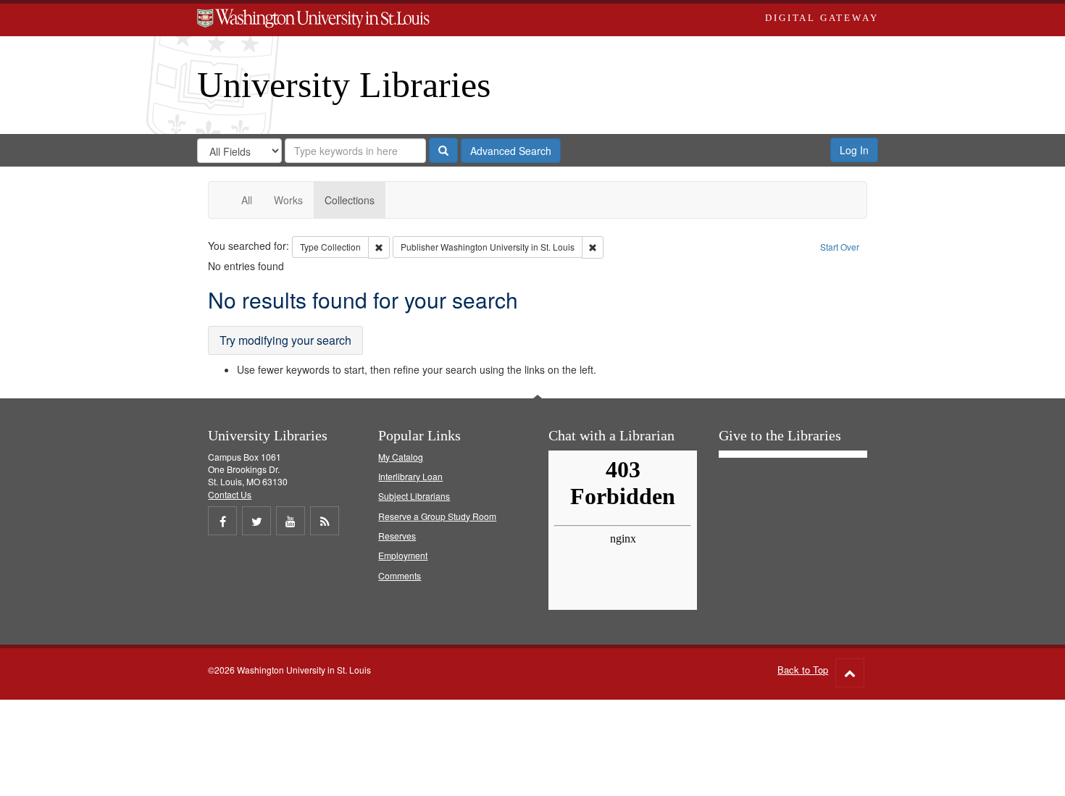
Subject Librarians (414, 496)
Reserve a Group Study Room (437, 516)
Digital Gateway (821, 17)
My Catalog (400, 457)
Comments (399, 575)
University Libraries (343, 84)
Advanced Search (510, 150)
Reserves (397, 535)
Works (288, 200)
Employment (402, 555)
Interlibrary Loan (410, 476)
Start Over (839, 246)
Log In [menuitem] (854, 150)
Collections (350, 200)
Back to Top (802, 669)
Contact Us (229, 494)
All (246, 200)
